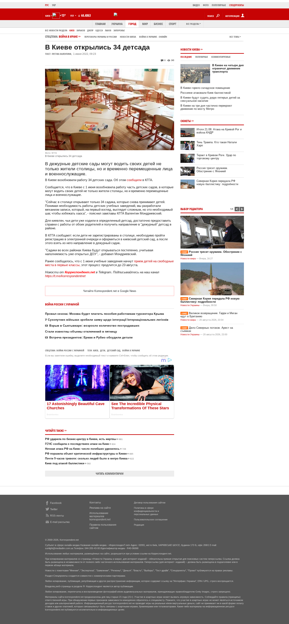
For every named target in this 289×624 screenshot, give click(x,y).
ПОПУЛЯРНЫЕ (219, 5)
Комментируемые (221, 56)
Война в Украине (131, 350)
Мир (145, 24)
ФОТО (206, 5)
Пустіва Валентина (61, 53)
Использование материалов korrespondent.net (99, 516)
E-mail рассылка (60, 522)
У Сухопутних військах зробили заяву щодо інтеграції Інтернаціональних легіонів (106, 319)
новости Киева (128, 36)
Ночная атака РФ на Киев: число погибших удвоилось (85, 448)
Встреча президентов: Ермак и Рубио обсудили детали (91, 337)
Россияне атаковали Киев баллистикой (205, 92)
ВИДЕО (196, 5)
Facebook (56, 503)
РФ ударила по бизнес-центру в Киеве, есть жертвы (84, 439)
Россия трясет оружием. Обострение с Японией (212, 169)
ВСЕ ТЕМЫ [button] (234, 36)
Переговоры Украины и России (100, 36)
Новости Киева (190, 49)
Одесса (99, 30)
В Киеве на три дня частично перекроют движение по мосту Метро (206, 107)
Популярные (201, 56)
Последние (186, 56)
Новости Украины (190, 305)
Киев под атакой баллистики (68, 463)
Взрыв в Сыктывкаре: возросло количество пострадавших (94, 325)
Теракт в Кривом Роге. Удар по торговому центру (216, 157)
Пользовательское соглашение (151, 519)
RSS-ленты (57, 515)
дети (102, 350)
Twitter (54, 509)
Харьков (81, 30)
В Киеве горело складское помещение (205, 87)
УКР (54, 5)
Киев (71, 30)
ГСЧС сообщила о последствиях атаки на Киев (80, 443)
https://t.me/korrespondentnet (65, 276)
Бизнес (158, 24)
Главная (100, 24)
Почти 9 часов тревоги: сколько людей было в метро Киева (89, 458)
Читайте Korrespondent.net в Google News (109, 291)
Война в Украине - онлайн (153, 36)
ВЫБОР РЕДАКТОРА (191, 209)
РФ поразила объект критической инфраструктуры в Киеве (89, 453)
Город (132, 24)
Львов (108, 30)
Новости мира (188, 258)
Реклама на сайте (100, 507)
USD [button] (72, 15)
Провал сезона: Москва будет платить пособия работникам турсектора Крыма (104, 313)
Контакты (95, 502)
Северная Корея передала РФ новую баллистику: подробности (217, 182)
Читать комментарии (110, 473)
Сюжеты (185, 121)
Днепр (90, 30)
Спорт (172, 24)
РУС (47, 5)
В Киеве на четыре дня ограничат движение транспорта (228, 68)
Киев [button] (47, 15)
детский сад (113, 350)
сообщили (134, 180)
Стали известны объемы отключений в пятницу (81, 331)
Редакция (139, 525)
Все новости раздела (56, 30)
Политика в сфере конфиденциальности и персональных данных (146, 511)
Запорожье (119, 30)
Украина (116, 24)
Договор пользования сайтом (149, 502)
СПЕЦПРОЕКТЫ (236, 5)
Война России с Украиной (70, 350)
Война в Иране (113, 36)
